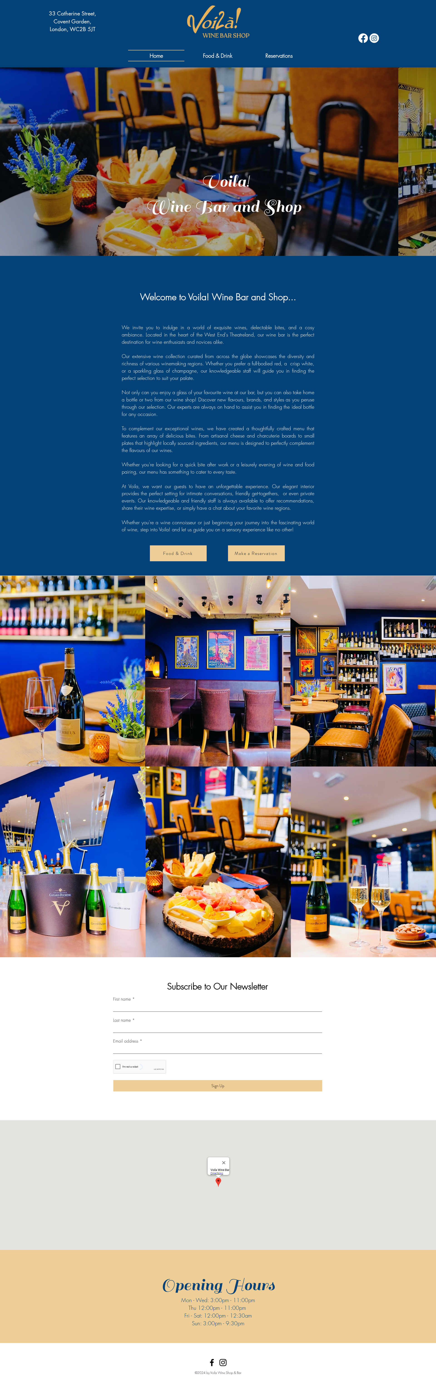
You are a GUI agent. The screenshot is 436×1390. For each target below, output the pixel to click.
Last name (122, 1020)
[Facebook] (212, 1362)
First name (122, 999)
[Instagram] (223, 1362)
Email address (125, 1041)
